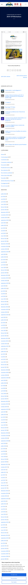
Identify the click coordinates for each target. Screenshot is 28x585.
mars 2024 (3, 267)
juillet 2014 (3, 540)
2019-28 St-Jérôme (5, 76)
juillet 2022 (3, 320)
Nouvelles (3, 178)
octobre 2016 (4, 496)
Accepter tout (14, 574)
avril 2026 (3, 201)
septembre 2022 (5, 314)
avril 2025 (3, 233)
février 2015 (4, 532)
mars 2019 (3, 425)
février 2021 (4, 364)
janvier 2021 (4, 367)
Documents (18, 14)
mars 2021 (3, 362)
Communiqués (11, 14)
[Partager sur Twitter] (13, 70)
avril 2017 (3, 480)
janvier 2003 (4, 559)
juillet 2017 (3, 472)
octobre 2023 (4, 280)
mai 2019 (3, 419)
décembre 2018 (4, 433)
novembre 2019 (4, 404)
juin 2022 (3, 322)
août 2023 (3, 285)
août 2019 (3, 411)
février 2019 (4, 427)
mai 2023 (3, 293)
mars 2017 (3, 482)
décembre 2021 (4, 338)
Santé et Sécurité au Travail (7, 180)
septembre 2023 (5, 283)
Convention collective (6, 162)
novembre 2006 (4, 556)
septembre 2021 (5, 346)
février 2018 (4, 459)
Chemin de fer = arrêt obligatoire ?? (13, 90)
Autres (2, 154)
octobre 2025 (4, 217)
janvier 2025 (4, 241)
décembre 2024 (4, 243)
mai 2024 (3, 262)
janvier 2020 (4, 398)
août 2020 (3, 380)
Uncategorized (4, 183)
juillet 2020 (3, 383)
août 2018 (3, 443)
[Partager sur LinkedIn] (20, 70)
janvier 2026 (4, 209)
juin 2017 (3, 474)
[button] (2, 4)
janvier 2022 (4, 335)
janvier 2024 (4, 272)
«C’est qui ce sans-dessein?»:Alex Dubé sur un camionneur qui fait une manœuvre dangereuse (15, 119)
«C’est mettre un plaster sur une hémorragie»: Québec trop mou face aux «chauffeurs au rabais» (15, 138)
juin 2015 (3, 524)
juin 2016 (3, 506)
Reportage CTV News (10, 107)
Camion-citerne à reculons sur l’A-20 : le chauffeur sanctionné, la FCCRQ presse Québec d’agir (14, 96)
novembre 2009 (4, 551)
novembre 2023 (4, 278)
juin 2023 (3, 291)
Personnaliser (14, 578)
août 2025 (3, 222)
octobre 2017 (4, 467)
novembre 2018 (4, 435)
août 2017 (3, 469)
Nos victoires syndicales (6, 172)
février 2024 (4, 270)
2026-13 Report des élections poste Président (16, 144)
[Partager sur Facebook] (10, 70)
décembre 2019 (4, 401)
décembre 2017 (4, 464)
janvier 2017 (4, 488)
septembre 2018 (5, 440)
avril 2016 (3, 511)
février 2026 (4, 207)
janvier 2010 (4, 548)
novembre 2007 (4, 553)
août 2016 (3, 501)
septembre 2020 (5, 377)
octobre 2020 (4, 375)
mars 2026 (3, 204)
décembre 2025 (4, 212)
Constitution (4, 159)
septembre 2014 (5, 538)
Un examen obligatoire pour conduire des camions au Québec (14, 125)
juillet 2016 (3, 503)
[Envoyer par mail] (15, 70)
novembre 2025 (4, 215)
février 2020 (4, 396)
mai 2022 (3, 325)
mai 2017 (3, 477)
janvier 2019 (4, 430)
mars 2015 (3, 530)
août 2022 (3, 317)
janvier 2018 (4, 461)
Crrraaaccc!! (8, 102)
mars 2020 (3, 393)
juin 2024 (3, 259)
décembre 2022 (4, 306)
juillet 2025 (3, 225)
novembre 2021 (4, 341)
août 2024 (3, 254)
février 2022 (4, 333)
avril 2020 (3, 390)
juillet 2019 (3, 414)
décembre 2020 (4, 369)
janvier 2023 (4, 304)
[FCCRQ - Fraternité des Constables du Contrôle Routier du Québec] (14, 4)
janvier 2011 (4, 545)
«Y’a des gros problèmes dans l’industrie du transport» (15, 112)
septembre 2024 (5, 251)
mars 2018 (3, 456)
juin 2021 (3, 354)
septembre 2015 (5, 522)
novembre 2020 (4, 372)
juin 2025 (3, 228)
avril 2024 (3, 264)
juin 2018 (3, 448)
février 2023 (4, 301)
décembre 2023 (4, 275)
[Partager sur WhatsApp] (8, 70)
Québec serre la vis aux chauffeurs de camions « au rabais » (15, 131)
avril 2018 (3, 454)
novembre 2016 (4, 493)
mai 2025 (3, 230)
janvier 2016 (4, 519)
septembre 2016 (5, 498)
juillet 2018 (3, 446)
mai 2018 (3, 451)
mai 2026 (3, 199)
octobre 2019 (4, 406)
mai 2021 (3, 356)
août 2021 (3, 348)
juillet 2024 (3, 257)
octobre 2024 (4, 249)
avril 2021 (3, 359)
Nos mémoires (4, 170)
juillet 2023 (3, 288)
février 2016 (4, 517)
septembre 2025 (5, 220)
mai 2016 (3, 509)
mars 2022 (3, 330)
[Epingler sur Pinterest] (18, 70)
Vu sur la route (4, 186)
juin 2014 (3, 543)
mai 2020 (3, 388)
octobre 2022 (4, 312)
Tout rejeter (14, 582)
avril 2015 (3, 527)
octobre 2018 (4, 438)
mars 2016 (3, 514)
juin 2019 (3, 417)
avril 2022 (3, 327)
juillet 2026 (3, 194)
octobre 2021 (4, 343)
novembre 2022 (4, 309)
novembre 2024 (4, 246)
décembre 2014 (4, 535)
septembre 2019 (5, 409)
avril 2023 (3, 296)
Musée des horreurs (5, 167)
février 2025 (4, 238)
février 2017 (4, 485)
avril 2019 (3, 422)
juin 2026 (3, 196)
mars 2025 (3, 235)
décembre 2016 (4, 490)
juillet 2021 (3, 351)
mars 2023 (3, 299)
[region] (14, 572)
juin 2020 (3, 385)
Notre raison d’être (5, 175)
